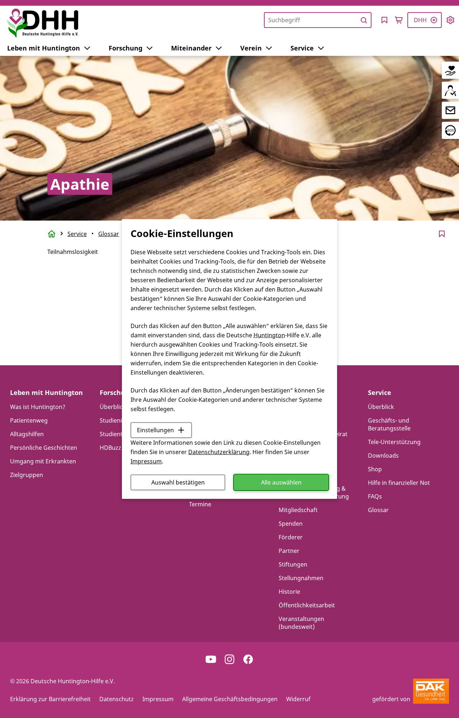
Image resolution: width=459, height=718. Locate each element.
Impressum (146, 461)
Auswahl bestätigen (178, 482)
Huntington (269, 335)
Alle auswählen (281, 482)
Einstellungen (155, 430)
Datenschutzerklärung (219, 452)
